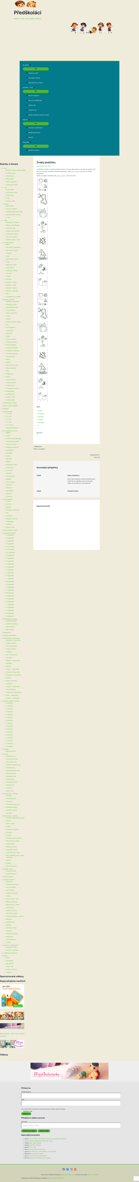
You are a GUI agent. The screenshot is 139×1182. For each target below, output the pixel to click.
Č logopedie (10, 544)
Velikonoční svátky (12, 184)
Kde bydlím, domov (12, 259)
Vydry (51, 1141)
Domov (8, 821)
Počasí (8, 276)
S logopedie (10, 601)
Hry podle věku (8, 411)
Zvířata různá (10, 394)
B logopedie (10, 538)
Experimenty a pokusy (10, 403)
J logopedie (10, 572)
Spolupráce (9, 490)
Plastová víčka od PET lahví (36, 1149)
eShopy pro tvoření (12, 884)
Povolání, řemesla (11, 353)
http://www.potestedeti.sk (79, 171)
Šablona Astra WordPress (55, 1178)
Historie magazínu (33, 95)
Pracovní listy (10, 527)
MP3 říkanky (10, 629)
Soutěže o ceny (8, 869)
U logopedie (10, 607)
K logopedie (10, 575)
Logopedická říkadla (9, 533)
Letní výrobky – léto (12, 899)
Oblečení (9, 663)
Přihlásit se (26, 1114)
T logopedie (10, 604)
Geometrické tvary (12, 307)
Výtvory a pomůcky (12, 950)
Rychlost (9, 473)
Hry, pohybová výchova (10, 431)
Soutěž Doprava (11, 874)
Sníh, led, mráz (10, 228)
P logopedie (10, 590)
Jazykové (9, 801)
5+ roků (8, 422)
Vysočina (9, 788)
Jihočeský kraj (10, 756)
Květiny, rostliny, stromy (13, 322)
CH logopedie (10, 552)
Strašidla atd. (10, 922)
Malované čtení (11, 751)
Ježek (39, 475)
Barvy (8, 244)
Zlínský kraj (9, 791)
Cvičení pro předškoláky (13, 438)
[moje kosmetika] (12, 1047)
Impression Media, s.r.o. (68, 1174)
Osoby (8, 336)
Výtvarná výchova (8, 879)
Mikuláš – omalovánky (13, 660)
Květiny (8, 896)
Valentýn (9, 683)
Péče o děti (9, 966)
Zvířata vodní (10, 400)
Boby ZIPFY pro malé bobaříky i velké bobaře (42, 1151)
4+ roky (8, 419)
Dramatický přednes (37, 1153)
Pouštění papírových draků (14, 211)
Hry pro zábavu (11, 887)
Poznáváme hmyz (11, 192)
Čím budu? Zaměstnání (13, 247)
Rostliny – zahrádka (12, 291)
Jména (8, 316)
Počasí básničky (11, 345)
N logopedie (10, 584)
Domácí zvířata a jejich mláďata (16, 170)
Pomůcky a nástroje (12, 829)
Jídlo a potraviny (11, 313)
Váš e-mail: (24, 1121)
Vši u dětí (33, 1147)
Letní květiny (10, 189)
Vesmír (8, 860)
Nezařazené (6, 632)
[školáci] (12, 1008)
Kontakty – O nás (28, 87)
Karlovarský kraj (11, 762)
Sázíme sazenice (11, 182)
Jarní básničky (10, 310)
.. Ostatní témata (8, 242)
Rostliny (8, 678)
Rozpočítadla (10, 356)
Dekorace (9, 881)
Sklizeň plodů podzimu (13, 214)
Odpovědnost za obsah (35, 82)
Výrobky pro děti (11, 947)
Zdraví (8, 377)
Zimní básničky (11, 379)
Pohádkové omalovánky (13, 675)
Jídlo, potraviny (11, 649)
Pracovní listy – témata (10, 816)
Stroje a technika (11, 681)
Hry (7, 513)
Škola (8, 359)
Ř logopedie (10, 593)
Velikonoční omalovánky (13, 692)
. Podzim (6, 204)
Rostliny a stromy (11, 847)
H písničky (9, 714)
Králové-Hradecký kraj (13, 765)
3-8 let (8, 501)
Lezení (8, 456)
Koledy (8, 319)
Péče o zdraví (10, 823)
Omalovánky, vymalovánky (11, 638)
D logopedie (10, 555)
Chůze (8, 435)
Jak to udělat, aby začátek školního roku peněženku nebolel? (47, 1139)
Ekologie (9, 795)
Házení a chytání (11, 444)
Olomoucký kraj (11, 773)
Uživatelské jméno (26, 1091)
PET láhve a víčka (11, 913)
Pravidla (8, 835)
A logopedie (10, 535)
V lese (8, 217)
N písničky (9, 729)
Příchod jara (10, 176)
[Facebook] (63, 1170)
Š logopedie (10, 599)
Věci (7, 294)
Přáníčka (9, 919)
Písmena (9, 273)
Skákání (8, 479)
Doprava (9, 253)
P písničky (9, 735)
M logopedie (10, 581)
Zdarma (8, 972)
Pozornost (9, 470)
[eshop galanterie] (12, 1028)
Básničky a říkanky (9, 299)
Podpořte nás (32, 110)
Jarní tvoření (10, 890)
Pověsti (5, 754)
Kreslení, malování (11, 893)
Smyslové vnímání (11, 849)
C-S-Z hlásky (10, 546)
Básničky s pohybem (12, 301)
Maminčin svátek (11, 265)
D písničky (9, 709)
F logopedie (10, 561)
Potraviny (9, 832)
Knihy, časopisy (8, 499)
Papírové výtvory (11, 910)
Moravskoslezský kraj (13, 770)
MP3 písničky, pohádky (10, 619)
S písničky (9, 738)
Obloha (8, 666)
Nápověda (26, 142)
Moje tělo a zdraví (11, 270)
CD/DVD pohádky (11, 624)
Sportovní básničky (12, 365)
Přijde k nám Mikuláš (12, 225)
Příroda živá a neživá (12, 841)
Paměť (8, 461)
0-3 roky (9, 413)
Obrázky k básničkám (9, 635)
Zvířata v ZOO (10, 201)
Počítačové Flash (11, 464)
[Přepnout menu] (36, 68)
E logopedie (10, 558)
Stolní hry (9, 493)
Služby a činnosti (11, 969)
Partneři (30, 137)
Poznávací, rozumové (13, 804)
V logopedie (10, 610)
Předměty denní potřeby (13, 838)
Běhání (8, 433)
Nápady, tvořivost (11, 518)
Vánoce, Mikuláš (11, 368)
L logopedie (10, 578)
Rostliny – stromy (11, 288)
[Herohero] (75, 1170)
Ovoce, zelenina (11, 339)
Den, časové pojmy (12, 250)
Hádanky (6, 408)
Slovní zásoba (10, 482)
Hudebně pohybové (12, 447)
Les (7, 324)
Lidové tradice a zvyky (10, 530)
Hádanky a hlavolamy (13, 510)
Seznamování (10, 476)
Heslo (22, 1099)
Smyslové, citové (11, 810)
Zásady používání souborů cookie (38, 115)
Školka (8, 362)
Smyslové (9, 488)
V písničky (9, 743)
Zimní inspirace (11, 939)
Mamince (9, 657)
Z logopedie (10, 616)
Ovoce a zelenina (11, 209)
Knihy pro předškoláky (35, 100)
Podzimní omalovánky (13, 672)
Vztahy (8, 863)
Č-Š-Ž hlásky (10, 549)
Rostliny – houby (11, 282)
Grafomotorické (11, 798)
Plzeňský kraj (10, 779)
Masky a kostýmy (11, 902)
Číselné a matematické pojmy (15, 818)
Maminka (9, 333)
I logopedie (9, 570)
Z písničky (9, 746)
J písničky (9, 717)
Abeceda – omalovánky (13, 640)
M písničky (9, 726)
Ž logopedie (10, 613)
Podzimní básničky (12, 348)
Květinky (9, 652)
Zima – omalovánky (12, 695)
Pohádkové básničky (12, 350)
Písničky (8, 524)
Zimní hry (9, 496)
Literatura (9, 516)
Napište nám (32, 105)
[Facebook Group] (67, 1170)
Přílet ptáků (9, 179)
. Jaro (5, 168)
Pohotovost (10, 467)
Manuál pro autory (33, 150)
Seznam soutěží (11, 871)
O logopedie (10, 587)
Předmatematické (11, 807)
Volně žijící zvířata (12, 234)
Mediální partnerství (34, 132)
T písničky (9, 740)
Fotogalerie (9, 960)
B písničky (9, 703)
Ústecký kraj (10, 785)
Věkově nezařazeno (12, 428)
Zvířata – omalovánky (13, 698)
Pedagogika (10, 521)
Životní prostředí (11, 866)
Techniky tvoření (11, 928)
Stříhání (8, 925)
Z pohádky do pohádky (13, 296)
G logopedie (10, 564)
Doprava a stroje (11, 304)
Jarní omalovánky (11, 646)
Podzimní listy (73, 491)
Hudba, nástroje (11, 643)
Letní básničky (10, 327)
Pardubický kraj (11, 776)
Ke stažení (26, 65)
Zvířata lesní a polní (12, 388)
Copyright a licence (34, 78)
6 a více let (9, 425)
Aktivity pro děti (33, 73)
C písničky (9, 706)
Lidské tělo (9, 330)
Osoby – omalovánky (12, 669)
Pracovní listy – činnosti (10, 793)
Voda (8, 198)
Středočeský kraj (11, 782)
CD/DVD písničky (11, 621)
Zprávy (5, 956)
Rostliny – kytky (11, 285)
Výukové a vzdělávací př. (11, 945)
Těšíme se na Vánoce (12, 231)
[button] (30, 65)
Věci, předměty (11, 689)
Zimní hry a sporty (12, 237)
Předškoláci (27, 13)
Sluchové (9, 485)
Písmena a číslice (11, 342)
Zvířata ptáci (10, 391)
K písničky (9, 720)
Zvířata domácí (11, 382)
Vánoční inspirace (11, 933)
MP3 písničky (10, 627)
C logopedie (10, 541)
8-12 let (8, 504)
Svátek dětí (9, 195)
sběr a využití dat (93, 1174)
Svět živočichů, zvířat (13, 852)
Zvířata (8, 942)
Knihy (8, 262)
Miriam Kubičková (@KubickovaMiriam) (36, 1141)
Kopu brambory (73, 475)
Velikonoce (9, 374)
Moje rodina (10, 267)
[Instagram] (71, 1170)
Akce (7, 958)
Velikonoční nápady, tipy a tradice (40, 1158)
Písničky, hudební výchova (11, 701)
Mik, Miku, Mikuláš (35, 1143)
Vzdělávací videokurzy (10, 953)
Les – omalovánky (11, 655)
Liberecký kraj (10, 767)
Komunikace (10, 450)
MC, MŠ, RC (10, 963)
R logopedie (10, 596)
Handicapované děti (12, 441)
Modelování (10, 907)
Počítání (8, 279)
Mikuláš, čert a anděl (12, 904)
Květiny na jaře (10, 173)
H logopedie (10, 567)
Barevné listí (10, 206)
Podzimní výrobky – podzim (14, 916)
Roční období (10, 844)
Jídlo (7, 256)
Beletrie (8, 507)
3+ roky (8, 416)
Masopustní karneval (12, 222)
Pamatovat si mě (27, 1111)
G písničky (9, 711)
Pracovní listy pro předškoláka (37, 1156)
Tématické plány (8, 876)
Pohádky (6, 749)
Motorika (9, 459)
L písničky (9, 723)
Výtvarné (9, 813)
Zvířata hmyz (10, 385)
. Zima (5, 220)
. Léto (5, 187)
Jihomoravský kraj (12, 759)
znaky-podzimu (61, 175)
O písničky (9, 732)
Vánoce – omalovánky (13, 686)
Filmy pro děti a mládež (10, 405)
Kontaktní (9, 453)
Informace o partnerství (35, 128)
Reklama (25, 119)
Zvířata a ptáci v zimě (13, 239)
